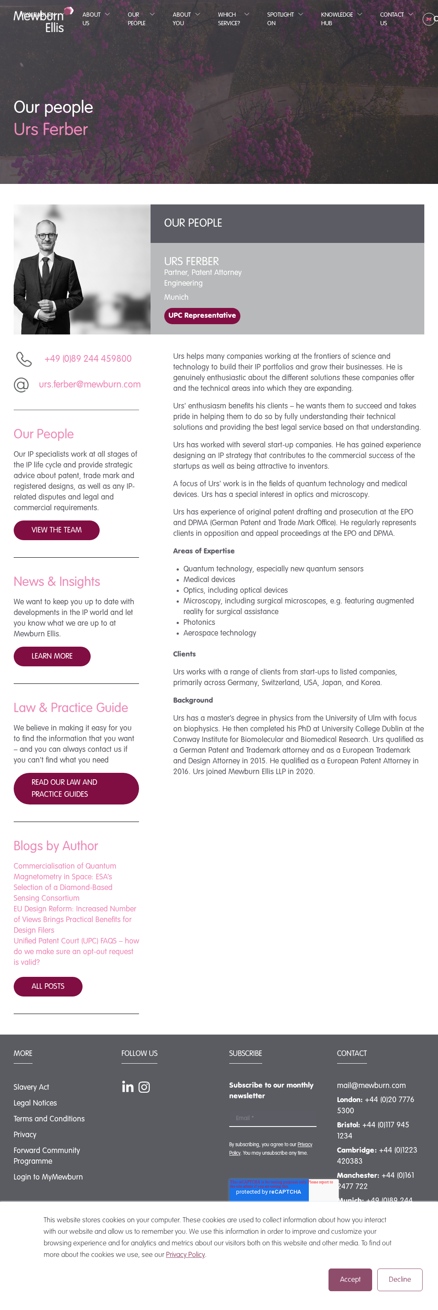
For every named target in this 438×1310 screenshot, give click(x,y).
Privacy (25, 1135)
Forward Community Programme (47, 1156)
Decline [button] (400, 1279)
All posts (48, 987)
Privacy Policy (185, 1255)
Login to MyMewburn (48, 1177)
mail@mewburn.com (371, 1086)
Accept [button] (350, 1279)
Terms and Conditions (49, 1119)
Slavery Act (31, 1087)
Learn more (52, 656)
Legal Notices (35, 1103)
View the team (57, 530)
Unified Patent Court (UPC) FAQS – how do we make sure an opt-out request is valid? (76, 952)
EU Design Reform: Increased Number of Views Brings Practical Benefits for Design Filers (75, 919)
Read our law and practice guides (64, 788)
